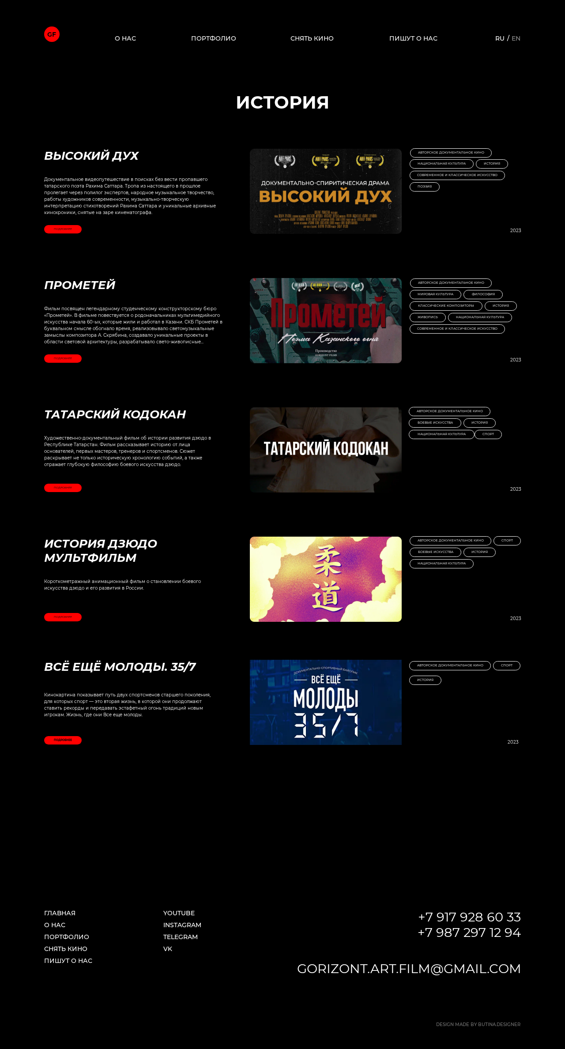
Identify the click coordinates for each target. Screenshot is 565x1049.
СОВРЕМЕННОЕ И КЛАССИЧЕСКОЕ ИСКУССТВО (457, 175)
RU (500, 38)
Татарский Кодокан (115, 414)
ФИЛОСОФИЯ (483, 294)
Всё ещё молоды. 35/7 (120, 667)
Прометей (79, 285)
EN (516, 38)
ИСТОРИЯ (492, 163)
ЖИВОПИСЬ (428, 317)
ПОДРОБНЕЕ (63, 229)
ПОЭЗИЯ (425, 186)
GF (51, 34)
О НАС (125, 38)
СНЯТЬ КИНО (312, 38)
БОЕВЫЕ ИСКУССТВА (435, 423)
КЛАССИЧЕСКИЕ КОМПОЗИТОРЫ (446, 306)
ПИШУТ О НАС (413, 38)
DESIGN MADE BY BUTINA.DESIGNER (478, 1024)
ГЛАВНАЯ (59, 913)
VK (167, 949)
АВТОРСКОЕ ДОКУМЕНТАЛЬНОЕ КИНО (451, 152)
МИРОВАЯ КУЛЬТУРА (435, 294)
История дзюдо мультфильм (100, 551)
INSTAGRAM (182, 925)
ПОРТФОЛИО (213, 38)
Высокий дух (91, 156)
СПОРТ (488, 434)
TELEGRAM (180, 937)
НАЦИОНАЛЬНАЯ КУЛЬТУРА (442, 163)
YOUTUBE (179, 913)
